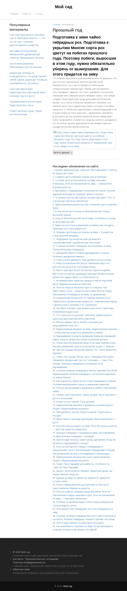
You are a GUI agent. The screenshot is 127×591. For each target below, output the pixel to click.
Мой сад (63, 6)
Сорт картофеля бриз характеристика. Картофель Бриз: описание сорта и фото (27, 92)
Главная (14, 13)
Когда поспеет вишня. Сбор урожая (75, 401)
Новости (26, 13)
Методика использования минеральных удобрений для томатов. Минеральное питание (27, 54)
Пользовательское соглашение (41, 558)
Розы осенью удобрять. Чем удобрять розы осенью (83, 259)
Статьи (39, 13)
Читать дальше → (62, 152)
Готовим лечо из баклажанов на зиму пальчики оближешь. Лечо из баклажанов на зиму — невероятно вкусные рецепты (82, 184)
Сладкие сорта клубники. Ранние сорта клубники (80, 176)
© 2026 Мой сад (21, 552)
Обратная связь (21, 569)
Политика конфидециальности (29, 562)
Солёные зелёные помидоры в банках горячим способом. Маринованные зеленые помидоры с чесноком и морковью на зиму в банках (85, 374)
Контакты (18, 558)
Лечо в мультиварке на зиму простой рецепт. (80, 522)
